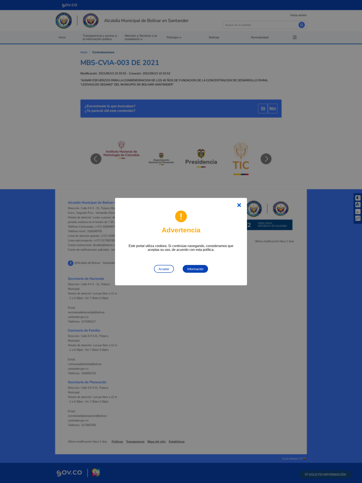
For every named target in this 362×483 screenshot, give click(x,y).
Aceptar (164, 269)
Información (195, 269)
